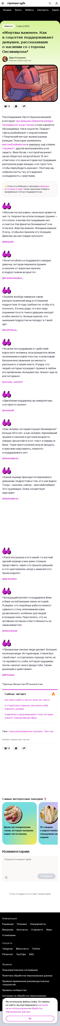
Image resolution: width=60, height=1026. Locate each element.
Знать (18, 10)
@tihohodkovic (10, 458)
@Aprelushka (9, 579)
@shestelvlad (9, 631)
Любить (29, 10)
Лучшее (7, 10)
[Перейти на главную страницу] (16, 3)
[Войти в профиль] (56, 3)
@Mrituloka (8, 675)
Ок (30, 1018)
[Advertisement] (23, 523)
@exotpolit (8, 410)
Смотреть (43, 10)
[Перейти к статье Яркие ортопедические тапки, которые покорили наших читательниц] (19, 823)
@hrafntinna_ (10, 330)
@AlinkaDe (8, 241)
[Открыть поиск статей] (50, 3)
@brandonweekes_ (13, 278)
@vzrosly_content (12, 382)
